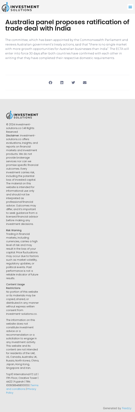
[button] (130, 7)
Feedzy (126, 408)
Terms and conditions (22, 387)
